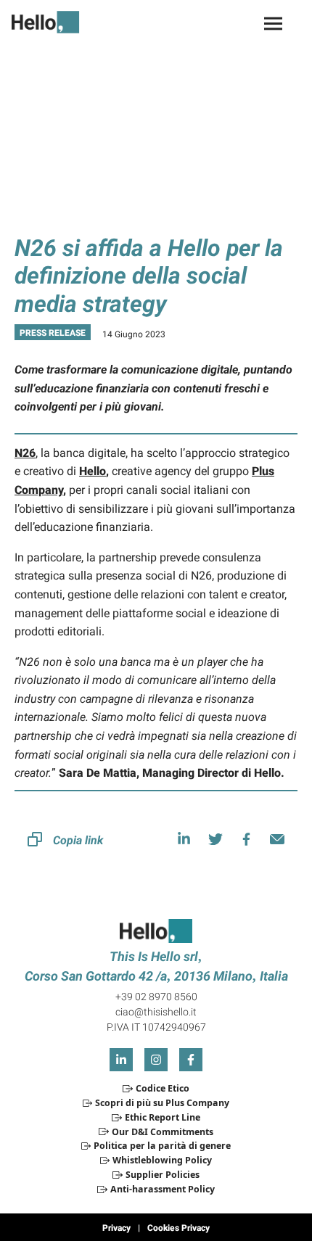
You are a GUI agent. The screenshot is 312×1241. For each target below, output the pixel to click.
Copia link (78, 839)
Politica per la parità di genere (162, 1145)
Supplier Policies (162, 1174)
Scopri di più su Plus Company (162, 1103)
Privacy (116, 1227)
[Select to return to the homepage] (51, 22)
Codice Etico (162, 1088)
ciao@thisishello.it (156, 1011)
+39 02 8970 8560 (156, 996)
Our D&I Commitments (162, 1132)
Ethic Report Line (162, 1117)
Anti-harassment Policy (162, 1189)
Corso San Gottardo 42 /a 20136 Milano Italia (156, 975)
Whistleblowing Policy (162, 1160)
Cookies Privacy (178, 1227)
